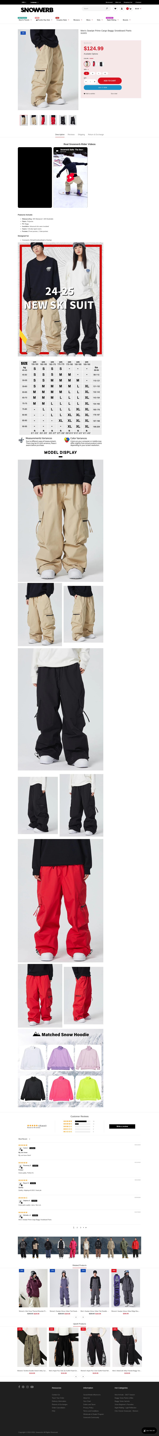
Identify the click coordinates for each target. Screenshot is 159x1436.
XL (105, 73)
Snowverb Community (91, 1417)
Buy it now (103, 87)
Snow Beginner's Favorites (124, 1404)
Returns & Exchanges (59, 1404)
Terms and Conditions (91, 1411)
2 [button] (77, 1227)
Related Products (80, 1265)
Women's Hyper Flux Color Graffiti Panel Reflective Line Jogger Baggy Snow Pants (107, 1371)
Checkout (138, 2)
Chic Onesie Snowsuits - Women (126, 1411)
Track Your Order (58, 1398)
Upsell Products (79, 1324)
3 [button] (80, 1227)
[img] (22, 1145)
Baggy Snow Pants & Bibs (124, 1398)
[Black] (101, 64)
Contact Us (56, 1395)
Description (59, 135)
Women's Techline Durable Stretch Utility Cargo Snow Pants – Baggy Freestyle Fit (43, 1371)
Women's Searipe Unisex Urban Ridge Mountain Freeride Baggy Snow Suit (134, 1311)
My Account (109, 2)
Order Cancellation (58, 1408)
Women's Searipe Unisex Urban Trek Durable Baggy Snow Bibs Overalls (72, 1311)
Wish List (118, 2)
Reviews (71, 135)
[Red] (94, 64)
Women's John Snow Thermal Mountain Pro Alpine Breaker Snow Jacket (41, 1311)
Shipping (81, 135)
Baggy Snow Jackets (122, 1401)
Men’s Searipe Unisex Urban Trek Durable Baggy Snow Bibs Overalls (102, 1311)
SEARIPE (84, 33)
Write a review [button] (122, 1126)
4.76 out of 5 (42, 1125)
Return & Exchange (96, 135)
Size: (86, 69)
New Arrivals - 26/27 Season (125, 1395)
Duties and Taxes (89, 1404)
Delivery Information (59, 1401)
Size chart (114, 93)
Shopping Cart (128, 2)
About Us (86, 1398)
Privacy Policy (88, 1408)
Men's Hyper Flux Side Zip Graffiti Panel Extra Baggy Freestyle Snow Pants (73, 1371)
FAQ (53, 1411)
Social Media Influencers (92, 1395)
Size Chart (87, 1401)
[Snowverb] (37, 13)
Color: (88, 58)
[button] (67, 1121)
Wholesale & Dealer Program (93, 1414)
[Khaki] (87, 64)
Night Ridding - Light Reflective (125, 1408)
